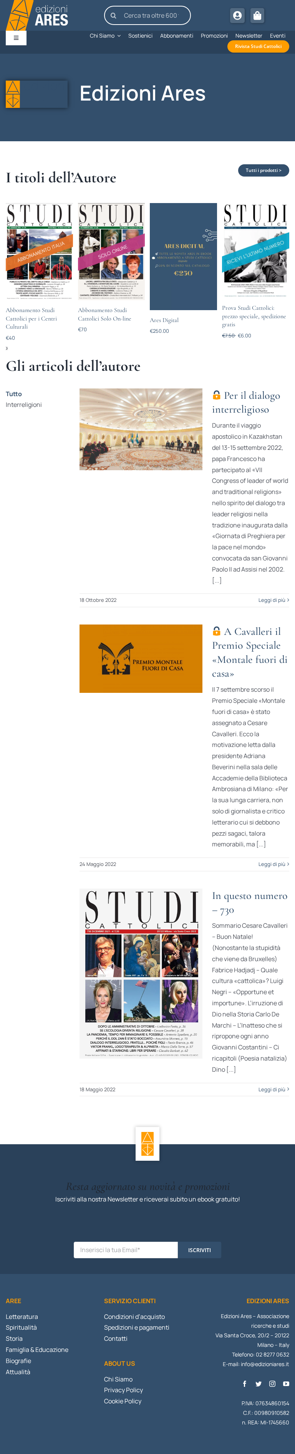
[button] (7, 348)
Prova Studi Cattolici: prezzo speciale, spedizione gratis (254, 316)
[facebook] (245, 1384)
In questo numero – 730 (141, 973)
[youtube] (286, 1384)
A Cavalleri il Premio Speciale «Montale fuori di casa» (141, 659)
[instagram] (272, 1384)
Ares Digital (164, 320)
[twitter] (258, 1384)
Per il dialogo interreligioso (141, 429)
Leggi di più (272, 599)
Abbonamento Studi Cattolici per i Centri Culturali (31, 318)
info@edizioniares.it (265, 1364)
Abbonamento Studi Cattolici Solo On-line (104, 314)
